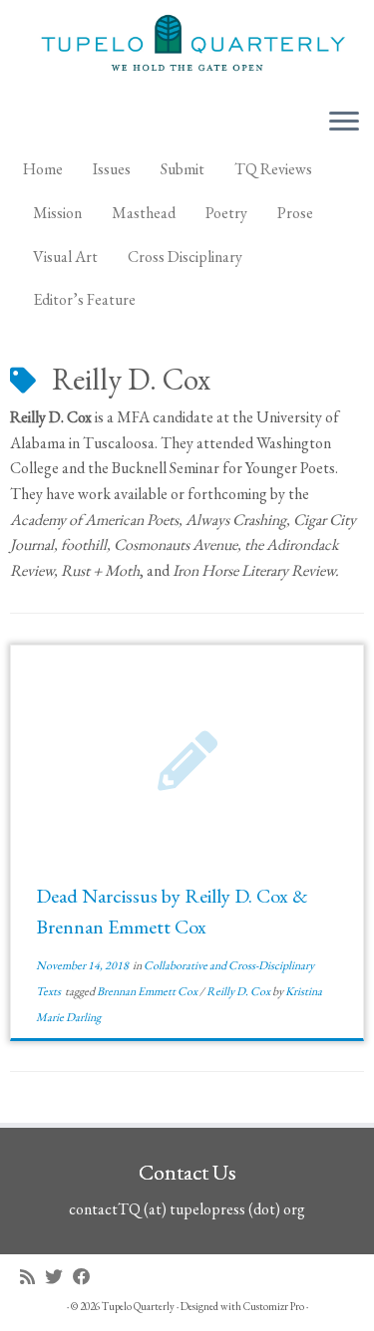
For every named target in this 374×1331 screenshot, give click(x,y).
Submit (182, 168)
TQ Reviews (273, 168)
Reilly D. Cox (239, 991)
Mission (57, 212)
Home (43, 168)
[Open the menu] (344, 122)
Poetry (226, 212)
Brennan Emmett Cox (148, 991)
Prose (295, 212)
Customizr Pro (273, 1306)
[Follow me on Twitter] (59, 1276)
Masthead (144, 212)
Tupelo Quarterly (138, 1306)
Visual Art (65, 256)
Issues (112, 168)
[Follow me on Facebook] (87, 1276)
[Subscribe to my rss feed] (32, 1276)
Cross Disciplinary (185, 256)
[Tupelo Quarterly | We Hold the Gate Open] (187, 46)
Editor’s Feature (84, 299)
